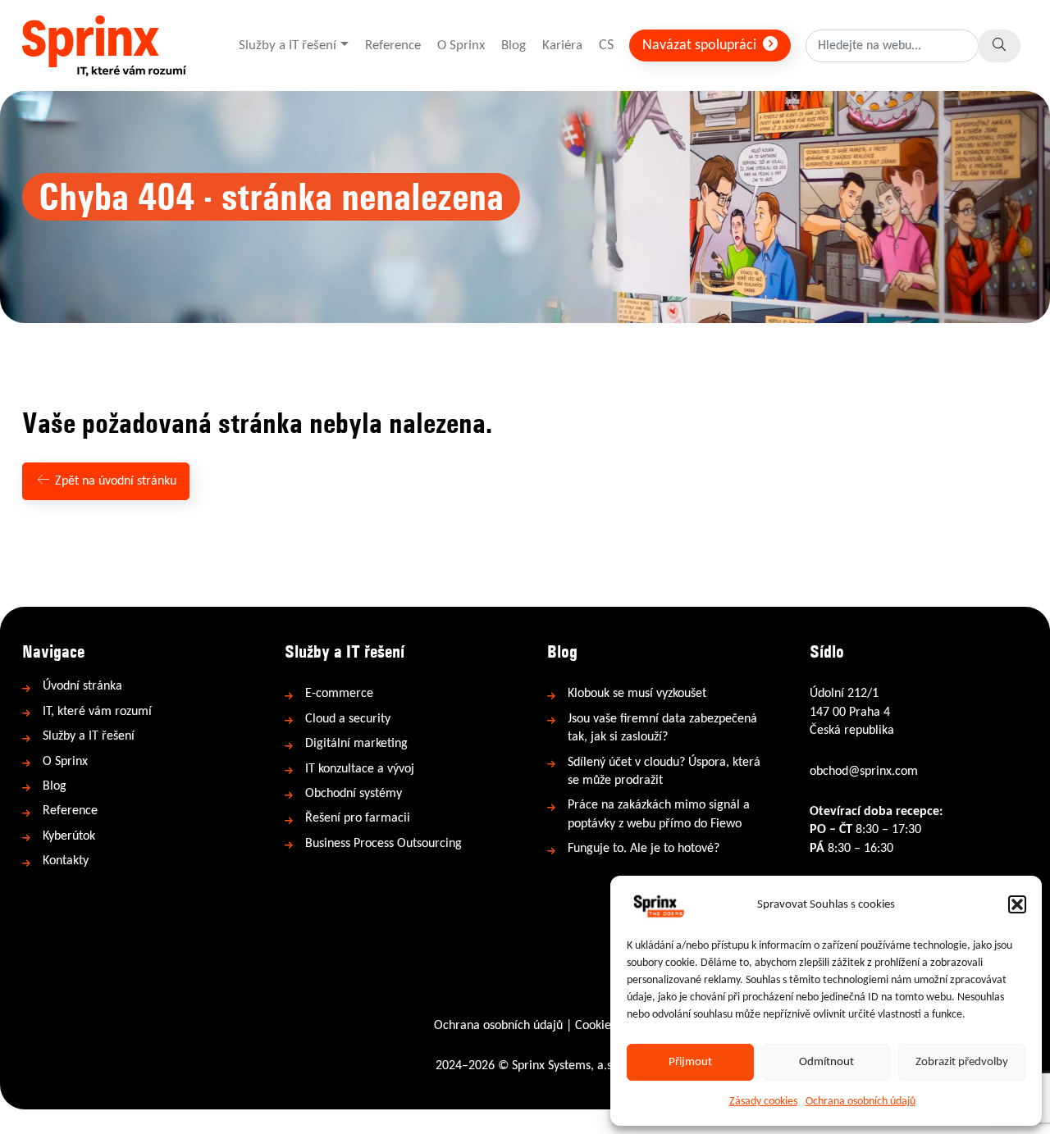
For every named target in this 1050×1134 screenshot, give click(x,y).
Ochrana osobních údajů (860, 1101)
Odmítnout (826, 1062)
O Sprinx (461, 45)
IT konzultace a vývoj (359, 769)
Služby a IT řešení (287, 45)
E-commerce (339, 693)
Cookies (595, 1025)
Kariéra (562, 45)
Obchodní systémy (353, 793)
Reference (393, 45)
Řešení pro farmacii (357, 818)
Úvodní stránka (82, 686)
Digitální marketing (356, 743)
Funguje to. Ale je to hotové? (643, 848)
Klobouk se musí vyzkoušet (637, 693)
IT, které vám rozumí (97, 711)
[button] (1017, 904)
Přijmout (690, 1062)
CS (606, 45)
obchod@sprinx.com (864, 771)
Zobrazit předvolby (961, 1062)
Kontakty (66, 861)
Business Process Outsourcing (383, 843)
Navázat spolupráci (701, 45)
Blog (513, 45)
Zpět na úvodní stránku (114, 481)
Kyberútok (69, 836)
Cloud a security (347, 719)
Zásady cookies (763, 1101)
